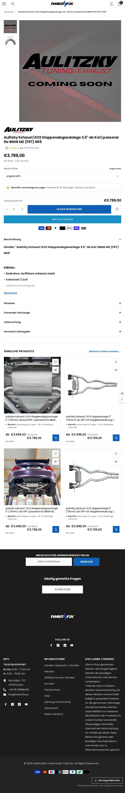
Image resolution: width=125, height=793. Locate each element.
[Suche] (13, 4)
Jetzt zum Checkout (62, 219)
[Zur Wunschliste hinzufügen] (55, 362)
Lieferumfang (12, 322)
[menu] (4, 4)
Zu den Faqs (62, 589)
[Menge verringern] (7, 209)
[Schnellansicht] (55, 370)
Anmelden (86, 561)
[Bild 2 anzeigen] (10, 41)
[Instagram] (58, 645)
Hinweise (9, 303)
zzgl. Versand (21, 160)
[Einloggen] (111, 3)
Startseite (8, 11)
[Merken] (117, 209)
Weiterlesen (10, 293)
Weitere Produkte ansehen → (105, 351)
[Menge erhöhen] (22, 209)
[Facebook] (51, 645)
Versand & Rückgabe (17, 331)
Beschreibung (12, 239)
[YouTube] (72, 645)
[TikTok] (65, 645)
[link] (62, 616)
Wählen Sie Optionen (55, 437)
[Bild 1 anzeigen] (10, 26)
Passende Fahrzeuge (17, 312)
